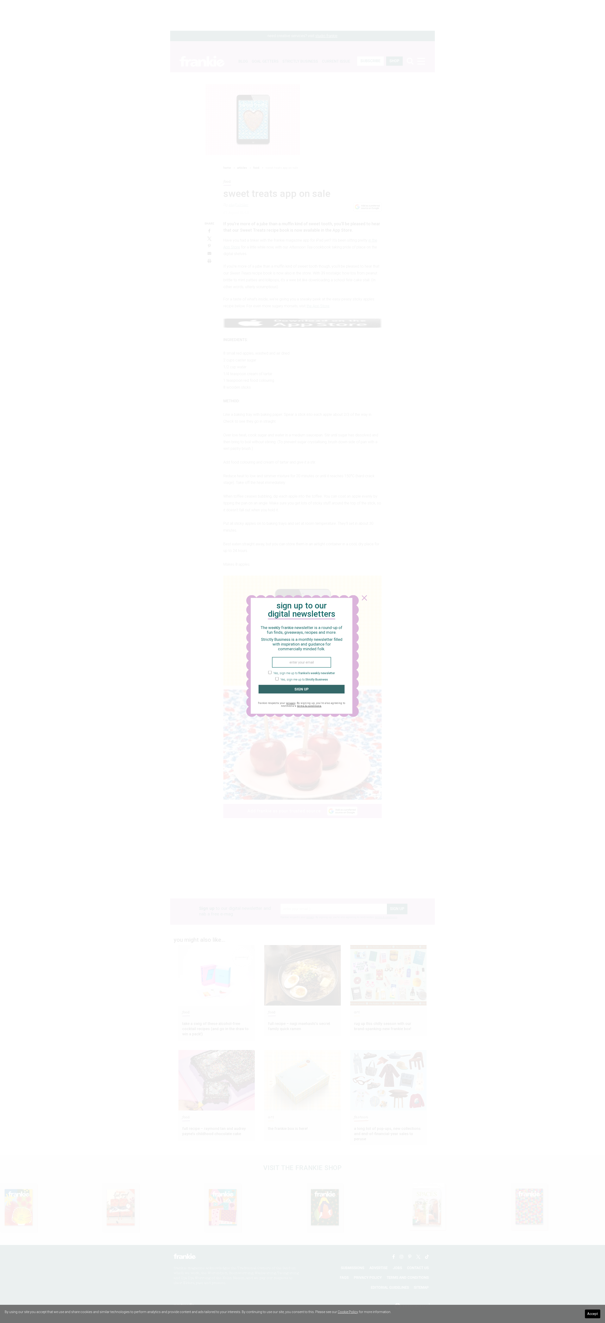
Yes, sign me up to (304, 673)
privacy (290, 703)
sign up (301, 689)
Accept (592, 1314)
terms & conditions (309, 706)
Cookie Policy (348, 1312)
